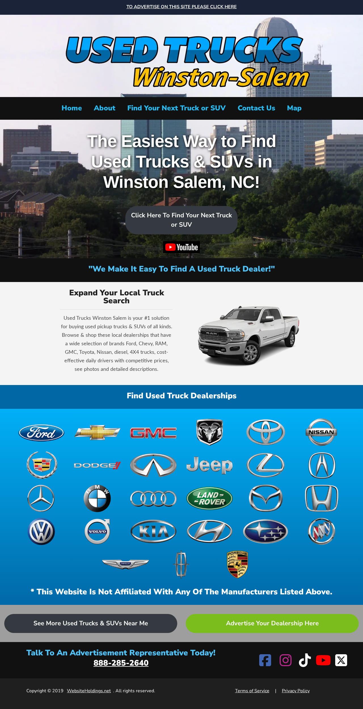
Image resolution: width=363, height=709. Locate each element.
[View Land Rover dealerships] (209, 498)
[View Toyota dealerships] (266, 432)
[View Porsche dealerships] (237, 564)
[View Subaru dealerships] (266, 531)
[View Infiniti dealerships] (153, 465)
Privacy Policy (296, 691)
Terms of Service (252, 691)
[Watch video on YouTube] (181, 247)
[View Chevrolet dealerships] (97, 432)
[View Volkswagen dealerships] (41, 531)
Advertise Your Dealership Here (272, 623)
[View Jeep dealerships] (209, 465)
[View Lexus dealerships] (266, 465)
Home (72, 108)
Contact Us (256, 108)
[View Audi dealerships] (153, 498)
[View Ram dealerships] (209, 432)
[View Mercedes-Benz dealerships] (41, 498)
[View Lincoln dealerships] (181, 564)
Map (294, 108)
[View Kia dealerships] (153, 531)
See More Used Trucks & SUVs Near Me (90, 623)
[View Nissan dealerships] (321, 432)
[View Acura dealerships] (321, 465)
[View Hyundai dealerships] (209, 531)
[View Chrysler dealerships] (125, 564)
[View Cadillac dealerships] (41, 465)
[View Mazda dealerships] (266, 498)
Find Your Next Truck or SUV (176, 108)
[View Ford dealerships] (41, 432)
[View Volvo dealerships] (97, 531)
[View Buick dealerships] (321, 531)
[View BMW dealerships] (97, 498)
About (104, 108)
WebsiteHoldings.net (89, 691)
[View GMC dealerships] (153, 432)
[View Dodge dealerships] (97, 465)
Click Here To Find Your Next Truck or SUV (181, 220)
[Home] (181, 55)
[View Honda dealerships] (321, 498)
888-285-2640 (121, 663)
